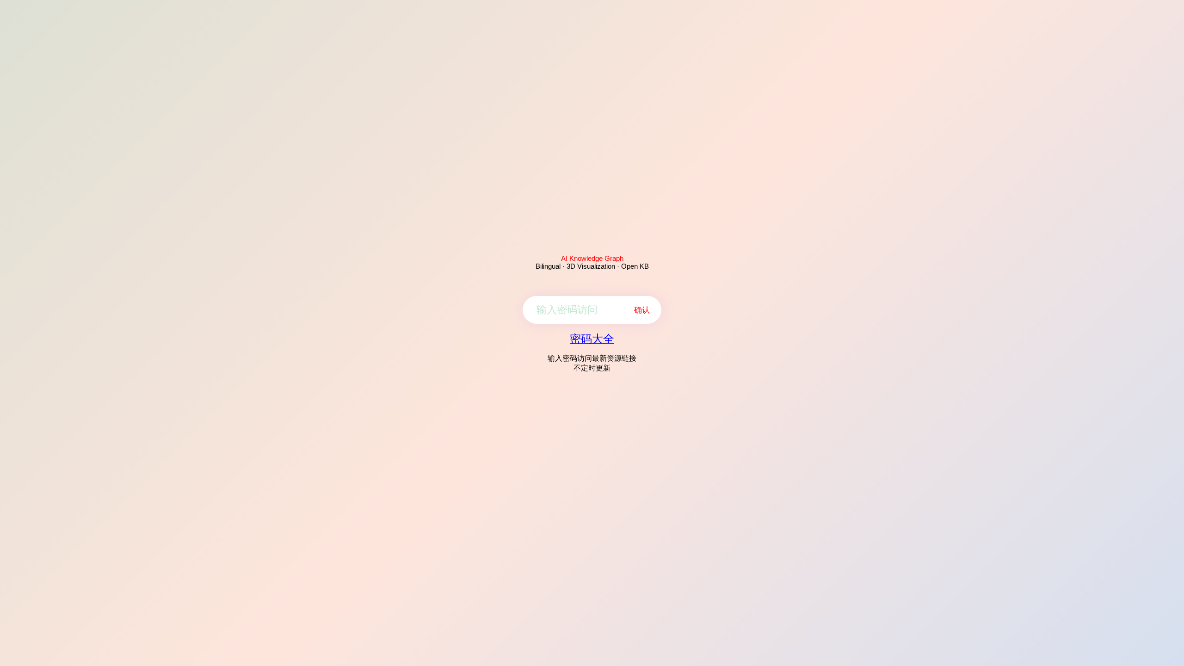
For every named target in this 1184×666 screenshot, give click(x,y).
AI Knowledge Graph (592, 258)
